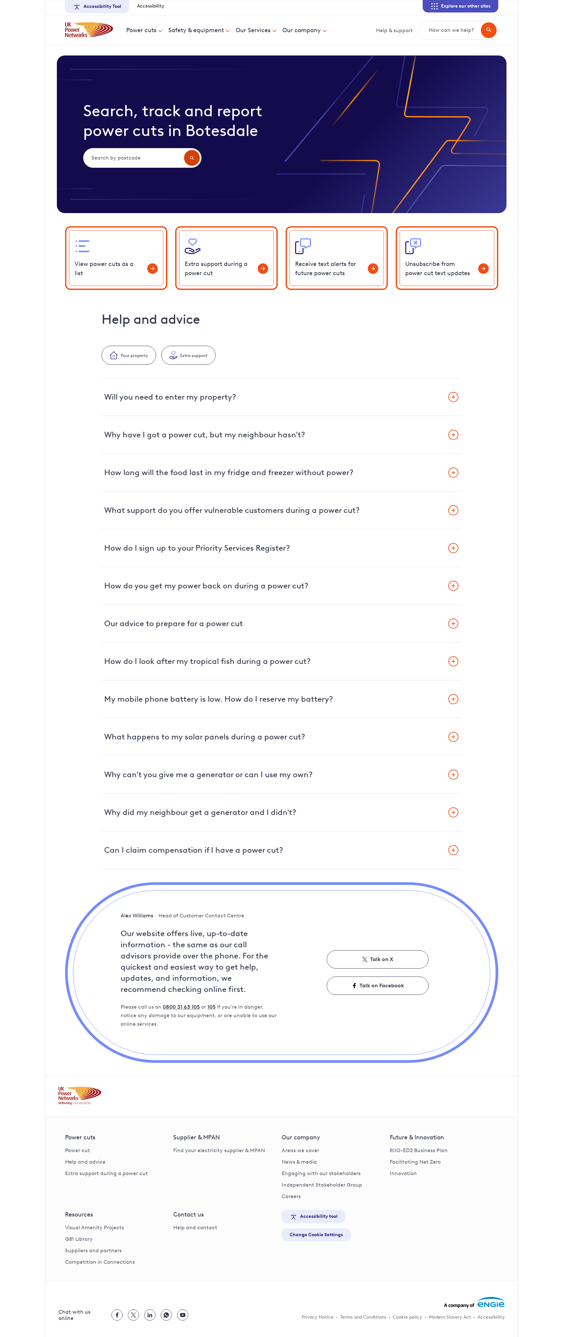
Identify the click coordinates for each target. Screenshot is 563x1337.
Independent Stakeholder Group (322, 1185)
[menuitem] (145, 30)
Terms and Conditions (363, 1317)
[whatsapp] (166, 1315)
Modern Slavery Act (450, 1317)
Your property (134, 355)
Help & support (394, 30)
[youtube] (182, 1315)
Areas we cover (300, 1150)
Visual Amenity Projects (94, 1227)
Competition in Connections (100, 1262)
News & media (299, 1162)
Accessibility (150, 6)
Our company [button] (301, 30)
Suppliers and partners (93, 1250)
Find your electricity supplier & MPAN (219, 1150)
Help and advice (85, 1162)
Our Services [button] (253, 30)
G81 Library (79, 1239)
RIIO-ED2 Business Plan (419, 1150)
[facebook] (117, 1315)
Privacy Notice (318, 1317)
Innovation (403, 1173)
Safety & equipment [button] (196, 30)
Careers (291, 1196)
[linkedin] (149, 1315)
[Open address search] (192, 158)
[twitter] (133, 1315)
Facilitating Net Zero (415, 1162)
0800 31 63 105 (181, 1007)
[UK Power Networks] (89, 30)
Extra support (193, 355)
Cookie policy (407, 1317)
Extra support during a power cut (106, 1173)
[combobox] (133, 158)
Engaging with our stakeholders (321, 1173)
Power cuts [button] (141, 30)
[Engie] (474, 1302)
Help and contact (195, 1227)
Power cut (77, 1150)
